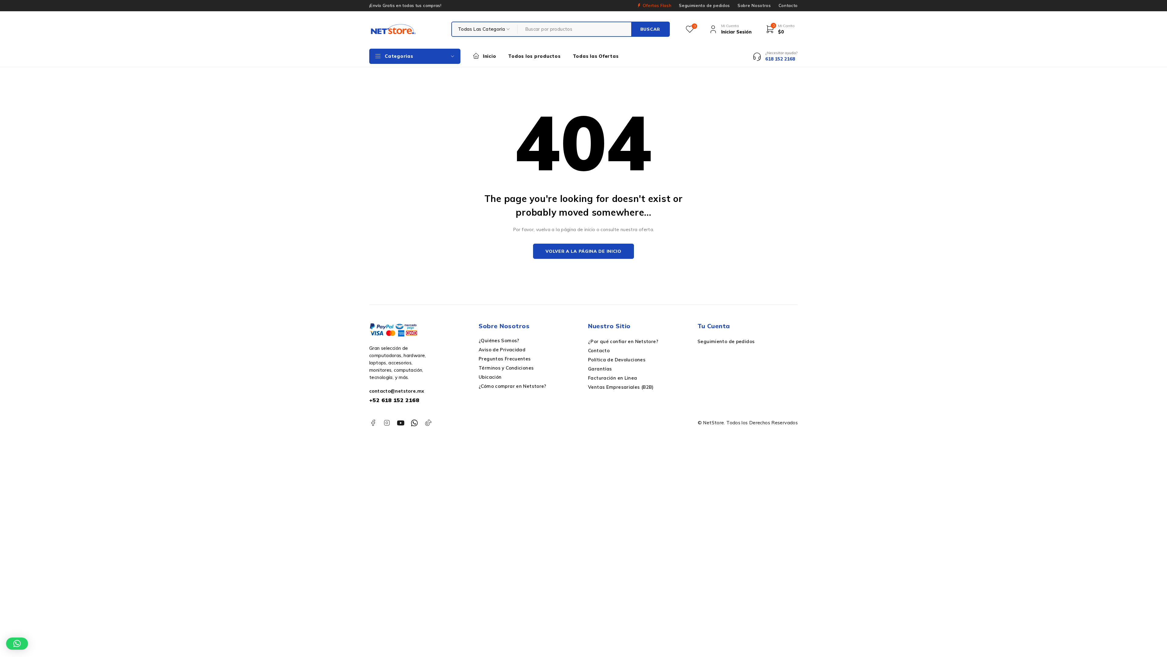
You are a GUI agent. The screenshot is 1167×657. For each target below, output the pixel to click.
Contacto (788, 5)
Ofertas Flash (657, 5)
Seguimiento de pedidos (704, 5)
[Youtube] (400, 423)
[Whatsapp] (414, 423)
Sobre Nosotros (754, 5)
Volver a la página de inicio (583, 251)
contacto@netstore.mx (396, 391)
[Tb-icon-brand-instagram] (387, 423)
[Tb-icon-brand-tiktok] (428, 423)
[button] (17, 644)
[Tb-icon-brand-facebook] (373, 423)
